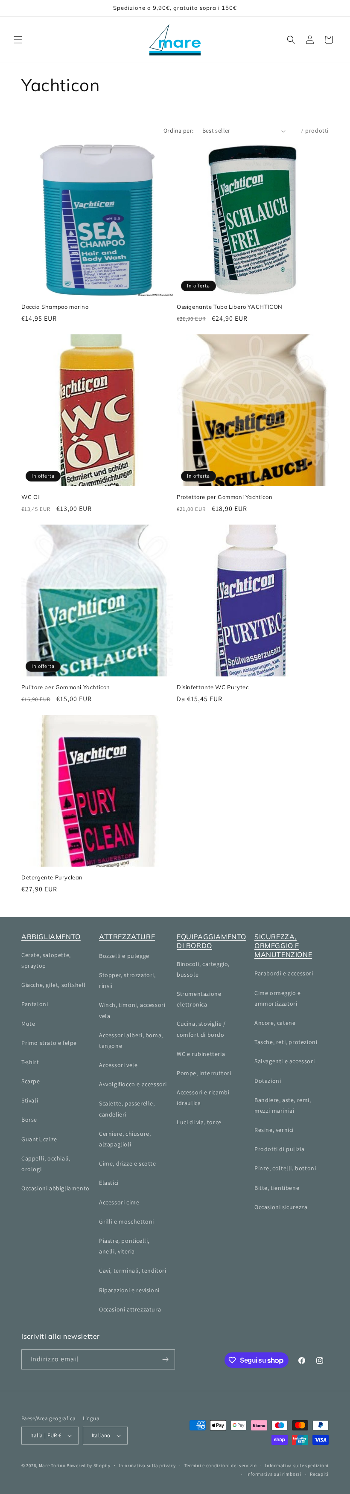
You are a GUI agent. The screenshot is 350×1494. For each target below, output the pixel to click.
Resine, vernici (274, 1130)
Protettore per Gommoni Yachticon (224, 496)
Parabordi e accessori (283, 973)
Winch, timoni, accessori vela (132, 1010)
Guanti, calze (39, 1139)
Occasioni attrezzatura (130, 1309)
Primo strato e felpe (49, 1043)
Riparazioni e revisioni (129, 1290)
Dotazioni (267, 1081)
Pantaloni (34, 1004)
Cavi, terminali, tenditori (132, 1270)
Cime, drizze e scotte (127, 1163)
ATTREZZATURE (127, 936)
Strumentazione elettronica (199, 999)
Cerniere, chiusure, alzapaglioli (125, 1139)
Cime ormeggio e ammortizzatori (277, 998)
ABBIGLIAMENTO (51, 936)
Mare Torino (52, 1465)
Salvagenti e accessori (284, 1061)
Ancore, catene (274, 1023)
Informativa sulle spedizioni (297, 1465)
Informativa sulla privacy (147, 1465)
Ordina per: (178, 130)
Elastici (109, 1182)
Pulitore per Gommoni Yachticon (65, 687)
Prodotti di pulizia (279, 1149)
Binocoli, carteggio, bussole (203, 969)
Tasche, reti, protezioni (285, 1042)
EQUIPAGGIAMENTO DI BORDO (211, 941)
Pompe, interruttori (204, 1073)
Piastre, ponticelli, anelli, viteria (124, 1246)
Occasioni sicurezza (280, 1207)
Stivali (29, 1100)
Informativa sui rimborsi (274, 1474)
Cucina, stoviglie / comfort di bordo (201, 1029)
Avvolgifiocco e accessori (133, 1084)
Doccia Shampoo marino (55, 306)
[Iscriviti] (165, 1359)
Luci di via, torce (199, 1122)
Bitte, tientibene (276, 1188)
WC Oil (31, 496)
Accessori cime (119, 1202)
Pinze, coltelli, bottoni (285, 1168)
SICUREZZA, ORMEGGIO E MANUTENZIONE (283, 945)
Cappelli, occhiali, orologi (45, 1164)
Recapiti (319, 1474)
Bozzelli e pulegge (124, 956)
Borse (29, 1119)
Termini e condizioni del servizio (220, 1465)
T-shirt (30, 1062)
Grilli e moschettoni (126, 1221)
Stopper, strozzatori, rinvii (127, 980)
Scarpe (30, 1081)
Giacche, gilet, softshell (53, 985)
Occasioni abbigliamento (55, 1188)
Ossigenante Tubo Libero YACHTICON (230, 306)
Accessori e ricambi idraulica (203, 1097)
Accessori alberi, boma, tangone (131, 1040)
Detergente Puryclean (52, 877)
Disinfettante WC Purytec (212, 687)
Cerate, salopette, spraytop (46, 960)
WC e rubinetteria (201, 1054)
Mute (28, 1023)
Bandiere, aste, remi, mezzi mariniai (282, 1105)
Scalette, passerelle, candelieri (127, 1108)
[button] (18, 39)
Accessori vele (118, 1065)
